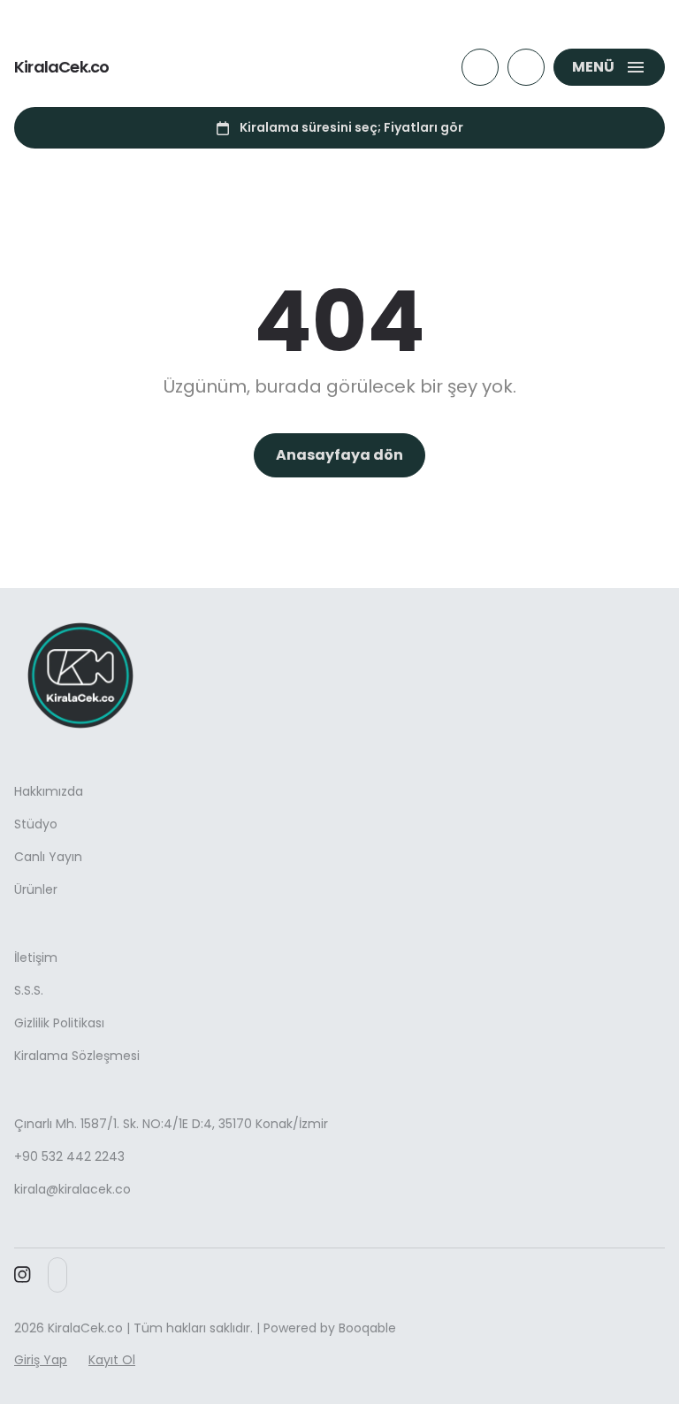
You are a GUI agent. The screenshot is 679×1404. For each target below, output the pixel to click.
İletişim (35, 957)
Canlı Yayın (48, 857)
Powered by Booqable (329, 1328)
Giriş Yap (40, 1360)
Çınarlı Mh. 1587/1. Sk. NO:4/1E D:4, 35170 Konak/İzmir (171, 1124)
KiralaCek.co (61, 67)
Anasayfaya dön (339, 455)
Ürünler (35, 889)
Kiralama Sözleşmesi (77, 1055)
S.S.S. (28, 990)
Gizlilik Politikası (59, 1023)
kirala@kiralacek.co (72, 1189)
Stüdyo (35, 824)
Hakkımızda (48, 791)
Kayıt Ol (111, 1360)
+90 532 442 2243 (69, 1156)
